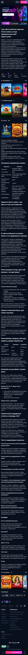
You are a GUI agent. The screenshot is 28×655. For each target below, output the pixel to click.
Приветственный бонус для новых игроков (13, 151)
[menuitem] (5, 612)
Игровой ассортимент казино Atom (11, 156)
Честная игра (12, 622)
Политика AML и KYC (14, 616)
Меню (3, 653)
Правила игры (13, 624)
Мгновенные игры (4, 620)
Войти (17, 2)
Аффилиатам (3, 638)
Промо (6, 23)
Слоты (2, 612)
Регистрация (24, 2)
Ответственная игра (14, 620)
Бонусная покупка (5, 622)
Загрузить (8, 14)
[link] (5, 595)
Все (26, 80)
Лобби (3, 76)
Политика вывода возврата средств (17, 612)
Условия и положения (14, 627)
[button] (22, 17)
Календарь (15, 23)
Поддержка (14, 642)
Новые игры (9, 76)
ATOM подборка (16, 76)
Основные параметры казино (9, 140)
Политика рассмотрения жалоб (16, 629)
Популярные (3, 616)
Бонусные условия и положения (16, 614)
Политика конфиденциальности (16, 618)
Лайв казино (3, 618)
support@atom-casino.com (6, 634)
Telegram (3, 636)
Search (25, 653)
